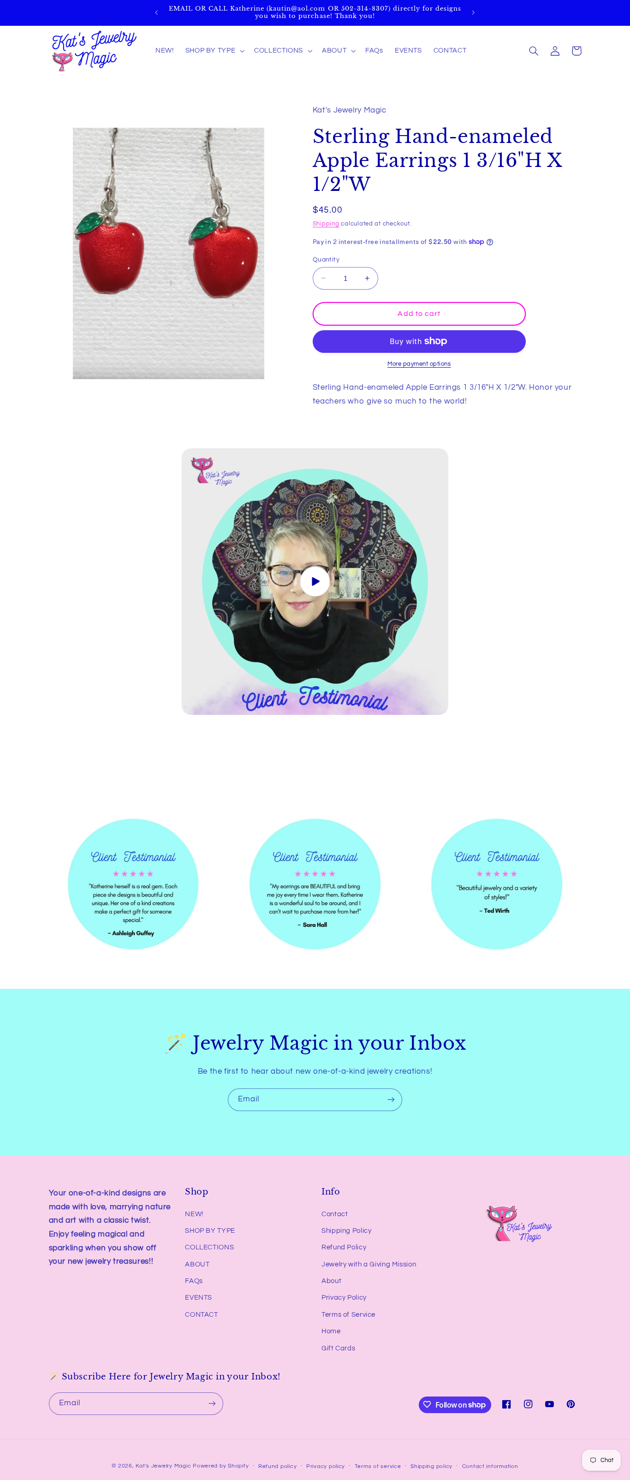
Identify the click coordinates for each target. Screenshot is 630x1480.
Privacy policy (325, 1465)
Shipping (326, 224)
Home (331, 1331)
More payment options (419, 364)
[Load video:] (315, 581)
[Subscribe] (391, 1099)
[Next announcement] (473, 12)
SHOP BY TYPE (210, 1230)
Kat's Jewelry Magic (163, 1465)
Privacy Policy (344, 1298)
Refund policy (277, 1465)
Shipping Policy (346, 1230)
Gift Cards (338, 1348)
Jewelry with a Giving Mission (368, 1264)
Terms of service (378, 1465)
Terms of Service (348, 1314)
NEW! (194, 1214)
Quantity (326, 259)
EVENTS (198, 1298)
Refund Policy (343, 1247)
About (331, 1281)
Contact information (490, 1465)
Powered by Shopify (221, 1465)
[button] (214, 51)
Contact (334, 1214)
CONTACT (201, 1314)
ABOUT (197, 1264)
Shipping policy (431, 1465)
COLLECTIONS (209, 1247)
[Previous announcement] (157, 12)
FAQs (194, 1281)
